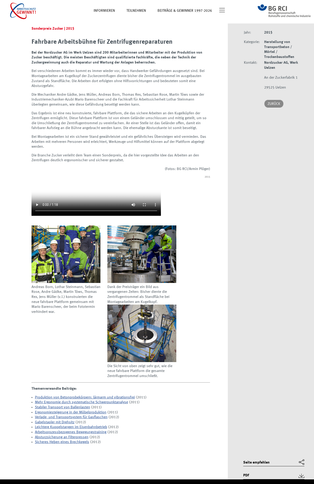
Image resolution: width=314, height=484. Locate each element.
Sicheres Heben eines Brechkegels (62, 442)
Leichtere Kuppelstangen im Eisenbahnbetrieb (71, 427)
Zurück (274, 104)
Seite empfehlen (256, 462)
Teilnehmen (136, 11)
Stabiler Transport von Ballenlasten (62, 407)
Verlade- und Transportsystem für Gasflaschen (71, 417)
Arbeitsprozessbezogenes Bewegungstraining (70, 432)
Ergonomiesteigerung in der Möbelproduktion (70, 412)
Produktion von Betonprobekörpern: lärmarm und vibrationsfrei (85, 397)
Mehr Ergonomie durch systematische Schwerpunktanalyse (81, 402)
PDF (246, 475)
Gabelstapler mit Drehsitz (54, 422)
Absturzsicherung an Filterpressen (61, 437)
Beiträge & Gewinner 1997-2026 (184, 11)
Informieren (104, 11)
